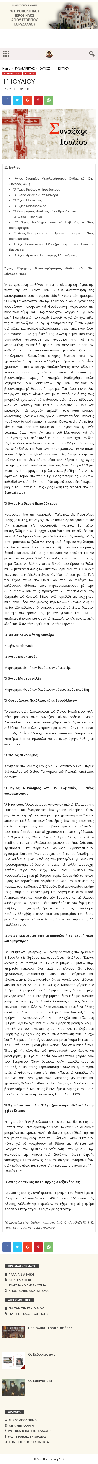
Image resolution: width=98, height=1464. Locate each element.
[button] (91, 54)
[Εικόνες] (13, 1387)
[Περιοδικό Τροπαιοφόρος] (13, 1332)
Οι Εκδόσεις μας (41, 1354)
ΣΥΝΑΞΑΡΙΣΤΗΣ (25, 68)
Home (6, 68)
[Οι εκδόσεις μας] (13, 1360)
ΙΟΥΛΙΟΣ (44, 68)
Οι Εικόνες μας (40, 1381)
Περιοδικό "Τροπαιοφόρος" (51, 1328)
